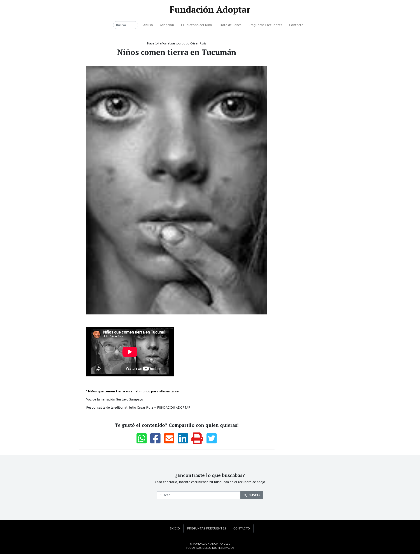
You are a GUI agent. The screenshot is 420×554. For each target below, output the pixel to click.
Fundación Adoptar (210, 9)
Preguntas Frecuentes (265, 25)
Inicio (175, 528)
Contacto (296, 25)
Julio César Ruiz (194, 43)
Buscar (255, 495)
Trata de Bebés (230, 25)
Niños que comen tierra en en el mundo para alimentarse (133, 391)
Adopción (167, 25)
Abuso (148, 25)
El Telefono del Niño (196, 25)
